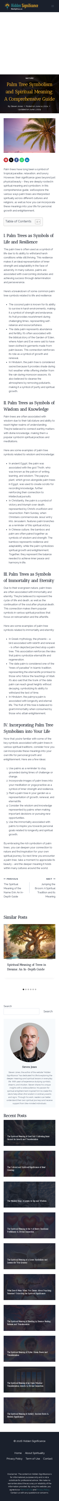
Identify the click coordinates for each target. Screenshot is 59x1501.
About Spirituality (35, 1453)
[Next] (50, 955)
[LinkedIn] (27, 160)
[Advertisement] (29, 43)
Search (8, 1006)
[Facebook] (16, 160)
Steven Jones (17, 106)
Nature (30, 78)
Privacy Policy (14, 1458)
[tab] (23, 989)
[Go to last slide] (9, 955)
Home (18, 1453)
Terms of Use (26, 1490)
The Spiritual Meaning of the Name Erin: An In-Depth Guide (14, 888)
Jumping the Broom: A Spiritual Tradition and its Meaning (45, 888)
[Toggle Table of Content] (36, 221)
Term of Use (32, 1458)
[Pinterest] (6, 160)
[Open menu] (52, 6)
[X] (11, 160)
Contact (47, 1458)
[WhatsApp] (22, 160)
